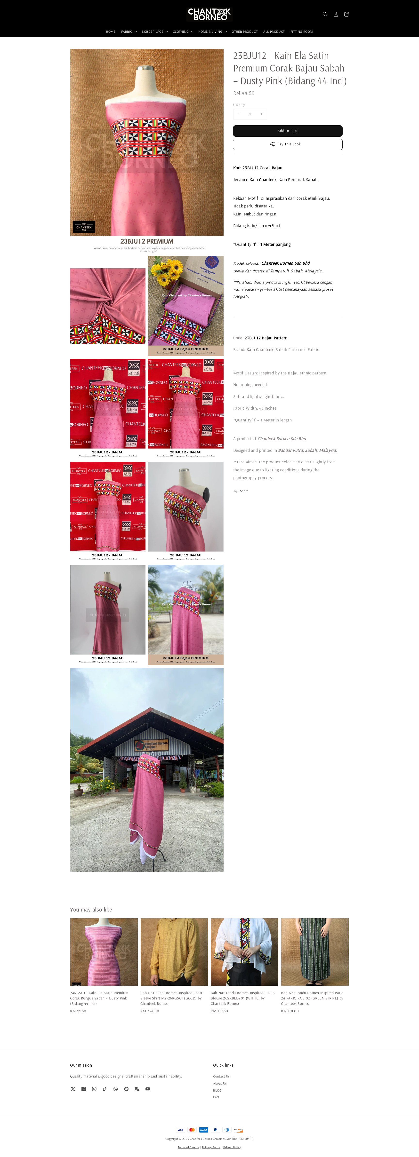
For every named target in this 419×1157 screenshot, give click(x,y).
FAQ (216, 1097)
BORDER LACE (152, 31)
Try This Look (289, 144)
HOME (110, 31)
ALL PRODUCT (274, 31)
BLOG (217, 1090)
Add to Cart (288, 130)
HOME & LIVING (210, 31)
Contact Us (221, 1076)
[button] (325, 14)
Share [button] (244, 491)
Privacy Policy (211, 1147)
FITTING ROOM (301, 31)
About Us (220, 1083)
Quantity (239, 105)
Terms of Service (188, 1147)
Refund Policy (232, 1147)
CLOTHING (181, 31)
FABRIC (126, 31)
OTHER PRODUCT (245, 31)
